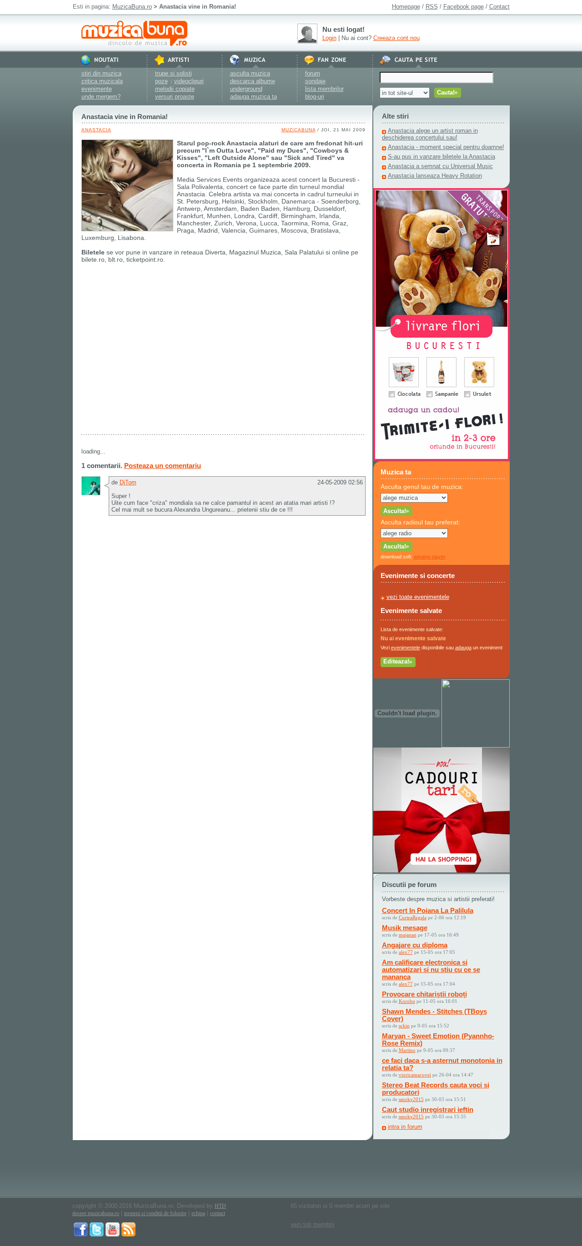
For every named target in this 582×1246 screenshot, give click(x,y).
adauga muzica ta (253, 96)
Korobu (407, 1001)
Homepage (406, 6)
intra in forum (405, 1126)
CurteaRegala (412, 917)
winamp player (430, 556)
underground (246, 88)
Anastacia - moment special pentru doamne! (446, 147)
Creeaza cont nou (396, 38)
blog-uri (314, 96)
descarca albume (252, 81)
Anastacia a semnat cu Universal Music (440, 166)
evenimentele (405, 647)
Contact (499, 6)
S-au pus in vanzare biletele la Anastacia (441, 156)
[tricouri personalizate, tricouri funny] (476, 745)
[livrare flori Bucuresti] (441, 458)
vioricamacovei (415, 1074)
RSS (432, 6)
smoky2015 (411, 1099)
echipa (198, 1213)
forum (312, 73)
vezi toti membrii (312, 1224)
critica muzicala (102, 81)
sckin (404, 1025)
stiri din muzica (101, 73)
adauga (463, 647)
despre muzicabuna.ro (95, 1213)
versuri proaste (174, 96)
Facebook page (463, 6)
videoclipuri (189, 81)
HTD (220, 1206)
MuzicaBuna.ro (132, 6)
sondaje (315, 81)
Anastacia (96, 129)
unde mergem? (100, 96)
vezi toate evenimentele (417, 596)
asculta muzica (250, 73)
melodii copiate (175, 88)
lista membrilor (324, 88)
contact (217, 1213)
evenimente (96, 88)
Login (329, 38)
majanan (407, 934)
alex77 (406, 952)
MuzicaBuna (298, 129)
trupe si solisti (173, 73)
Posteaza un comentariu (162, 465)
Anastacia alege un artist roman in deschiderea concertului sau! (430, 134)
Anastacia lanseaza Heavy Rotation (435, 175)
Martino (407, 1050)
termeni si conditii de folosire (155, 1213)
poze (161, 81)
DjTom (128, 482)
